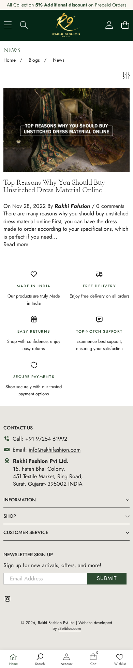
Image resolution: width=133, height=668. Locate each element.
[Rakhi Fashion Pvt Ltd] (66, 25)
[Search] (23, 24)
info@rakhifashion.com (54, 450)
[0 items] (125, 24)
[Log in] (109, 24)
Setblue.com (70, 628)
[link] (119, 659)
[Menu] (7, 24)
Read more (15, 244)
